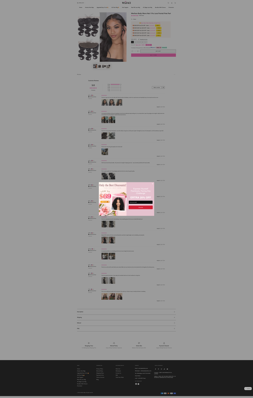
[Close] (152, 183)
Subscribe (140, 207)
